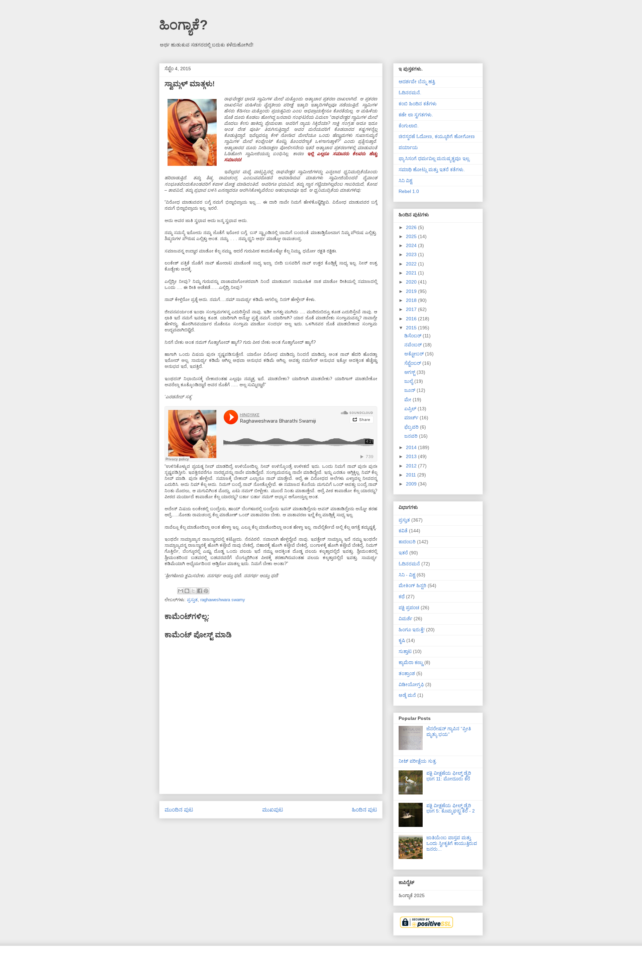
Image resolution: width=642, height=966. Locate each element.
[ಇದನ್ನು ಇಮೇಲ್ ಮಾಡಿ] (180, 590)
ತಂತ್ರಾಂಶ (407, 673)
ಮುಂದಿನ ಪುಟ (179, 810)
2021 (412, 273)
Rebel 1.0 (409, 191)
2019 (412, 291)
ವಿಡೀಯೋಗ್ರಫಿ (411, 684)
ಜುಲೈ (409, 381)
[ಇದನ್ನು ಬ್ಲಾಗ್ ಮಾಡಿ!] (187, 590)
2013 (412, 456)
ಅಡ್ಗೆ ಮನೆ (407, 695)
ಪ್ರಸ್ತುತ (192, 599)
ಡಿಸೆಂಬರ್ (413, 335)
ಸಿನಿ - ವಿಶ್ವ (407, 574)
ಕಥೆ (402, 596)
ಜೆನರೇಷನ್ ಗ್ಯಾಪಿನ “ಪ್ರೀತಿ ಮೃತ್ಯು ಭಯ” (448, 731)
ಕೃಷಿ (402, 640)
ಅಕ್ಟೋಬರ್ (414, 353)
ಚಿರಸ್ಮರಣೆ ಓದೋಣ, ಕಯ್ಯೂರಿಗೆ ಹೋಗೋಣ (437, 136)
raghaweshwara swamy (222, 599)
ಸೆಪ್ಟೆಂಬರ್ (413, 363)
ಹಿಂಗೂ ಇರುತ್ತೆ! (412, 629)
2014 (412, 447)
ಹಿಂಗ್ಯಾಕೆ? (183, 24)
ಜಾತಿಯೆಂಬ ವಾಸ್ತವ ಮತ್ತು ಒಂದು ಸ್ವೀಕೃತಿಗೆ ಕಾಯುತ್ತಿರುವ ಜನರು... (451, 843)
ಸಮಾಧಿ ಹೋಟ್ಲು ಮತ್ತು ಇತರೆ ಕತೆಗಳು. (432, 169)
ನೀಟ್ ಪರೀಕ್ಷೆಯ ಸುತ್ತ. (418, 761)
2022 (412, 263)
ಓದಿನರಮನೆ (409, 563)
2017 (412, 309)
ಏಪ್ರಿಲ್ (411, 408)
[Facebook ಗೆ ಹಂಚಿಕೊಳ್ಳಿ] (199, 590)
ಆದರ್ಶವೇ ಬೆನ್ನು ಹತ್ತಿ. (417, 81)
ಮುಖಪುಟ (272, 810)
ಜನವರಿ (411, 436)
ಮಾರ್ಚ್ (412, 417)
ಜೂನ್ (410, 390)
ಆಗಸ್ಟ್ (410, 372)
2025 (412, 236)
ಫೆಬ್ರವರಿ (412, 427)
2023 (412, 254)
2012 (412, 465)
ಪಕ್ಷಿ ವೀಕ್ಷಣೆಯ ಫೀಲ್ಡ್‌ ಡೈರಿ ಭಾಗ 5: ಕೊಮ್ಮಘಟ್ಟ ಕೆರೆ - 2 (450, 808)
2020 (412, 282)
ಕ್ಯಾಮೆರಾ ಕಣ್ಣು (411, 662)
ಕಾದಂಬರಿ (407, 541)
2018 (412, 300)
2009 (412, 484)
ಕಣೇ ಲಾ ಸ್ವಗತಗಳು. (416, 114)
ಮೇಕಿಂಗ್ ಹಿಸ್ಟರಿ (412, 585)
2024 (412, 245)
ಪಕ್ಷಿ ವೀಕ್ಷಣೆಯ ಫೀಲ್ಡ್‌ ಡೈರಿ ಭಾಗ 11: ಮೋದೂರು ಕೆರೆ (448, 775)
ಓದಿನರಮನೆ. (410, 92)
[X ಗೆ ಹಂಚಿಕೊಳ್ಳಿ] (193, 590)
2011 (411, 474)
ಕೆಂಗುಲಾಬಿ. (409, 125)
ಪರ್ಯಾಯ (408, 147)
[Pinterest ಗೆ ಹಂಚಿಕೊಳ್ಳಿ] (206, 590)
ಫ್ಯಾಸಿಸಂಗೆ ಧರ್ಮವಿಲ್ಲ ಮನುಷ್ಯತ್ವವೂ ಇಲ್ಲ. (434, 158)
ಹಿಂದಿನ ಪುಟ (364, 810)
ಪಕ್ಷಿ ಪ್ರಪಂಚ (409, 607)
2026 (412, 227)
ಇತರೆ (403, 552)
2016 (412, 318)
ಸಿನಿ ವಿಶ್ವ (405, 180)
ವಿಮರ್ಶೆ (405, 618)
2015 (412, 327)
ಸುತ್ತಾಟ (405, 651)
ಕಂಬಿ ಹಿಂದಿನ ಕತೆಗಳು (418, 103)
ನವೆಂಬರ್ (413, 344)
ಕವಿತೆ (403, 530)
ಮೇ (408, 399)
